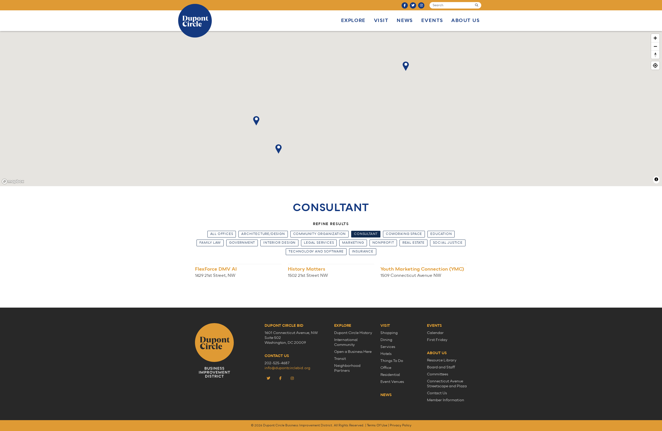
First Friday (437, 340)
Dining (386, 340)
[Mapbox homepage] (13, 181)
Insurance (362, 251)
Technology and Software (316, 251)
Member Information (445, 400)
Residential (390, 375)
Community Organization (319, 234)
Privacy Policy (400, 425)
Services (387, 347)
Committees (437, 374)
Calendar (435, 333)
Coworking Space (404, 234)
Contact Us (437, 393)
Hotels (386, 354)
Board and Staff (441, 367)
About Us (465, 20)
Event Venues (392, 382)
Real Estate (413, 242)
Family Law (210, 242)
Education (441, 234)
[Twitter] (413, 5)
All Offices (221, 234)
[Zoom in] (655, 38)
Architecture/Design (263, 234)
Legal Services (319, 242)
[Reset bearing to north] (655, 54)
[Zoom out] (655, 46)
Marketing (353, 242)
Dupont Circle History (353, 333)
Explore (353, 20)
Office (385, 368)
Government (242, 242)
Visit (381, 20)
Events (432, 20)
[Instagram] (421, 5)
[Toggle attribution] (656, 179)
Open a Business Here (353, 352)
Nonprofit (383, 242)
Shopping (389, 333)
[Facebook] (405, 5)
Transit (340, 359)
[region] (331, 109)
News (405, 20)
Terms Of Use (377, 425)
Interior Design (279, 242)
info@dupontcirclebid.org (287, 368)
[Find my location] (655, 65)
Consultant (366, 234)
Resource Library (441, 360)
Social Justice (448, 242)
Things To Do (391, 361)
